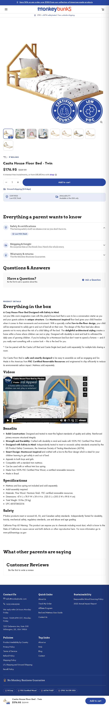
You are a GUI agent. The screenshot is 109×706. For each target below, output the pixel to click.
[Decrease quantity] (6, 182)
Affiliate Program (45, 608)
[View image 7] (78, 134)
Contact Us (42, 617)
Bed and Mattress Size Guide (50, 612)
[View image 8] (90, 134)
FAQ (40, 646)
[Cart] (103, 9)
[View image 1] (8, 134)
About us (42, 642)
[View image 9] (8, 145)
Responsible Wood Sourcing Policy (88, 599)
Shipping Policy (9, 660)
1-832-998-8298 (12, 604)
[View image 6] (67, 134)
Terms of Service (10, 651)
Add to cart (64, 182)
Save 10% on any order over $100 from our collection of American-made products (56, 2)
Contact (41, 655)
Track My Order (45, 603)
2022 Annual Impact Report (85, 603)
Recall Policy (8, 669)
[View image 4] (43, 134)
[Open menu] (6, 9)
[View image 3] (32, 134)
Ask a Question (93, 279)
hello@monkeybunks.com (16, 598)
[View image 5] (55, 134)
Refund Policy (8, 655)
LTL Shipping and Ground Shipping (17, 664)
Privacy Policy (8, 646)
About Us (42, 599)
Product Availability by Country (15, 642)
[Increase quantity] (18, 182)
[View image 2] (20, 134)
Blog (40, 651)
